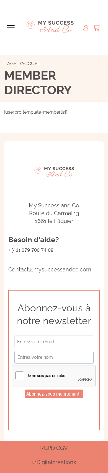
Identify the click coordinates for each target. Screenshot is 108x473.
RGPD (47, 448)
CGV (62, 448)
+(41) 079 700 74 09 (30, 250)
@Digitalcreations (54, 462)
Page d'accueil (22, 63)
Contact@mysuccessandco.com (49, 269)
